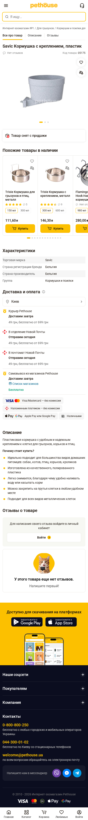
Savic (48, 260)
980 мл (82, 210)
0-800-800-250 (15, 725)
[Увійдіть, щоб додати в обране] (32, 161)
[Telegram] (77, 773)
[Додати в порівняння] (81, 72)
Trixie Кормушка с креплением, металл (55, 193)
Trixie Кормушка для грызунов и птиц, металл (20, 195)
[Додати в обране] (81, 62)
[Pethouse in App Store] (61, 622)
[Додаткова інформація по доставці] (43, 291)
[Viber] (56, 773)
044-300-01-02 (15, 742)
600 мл (60, 210)
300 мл (25, 210)
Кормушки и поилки (59, 280)
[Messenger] (67, 773)
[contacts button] (82, 5)
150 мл (11, 210)
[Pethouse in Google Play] (27, 622)
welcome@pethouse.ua (23, 755)
